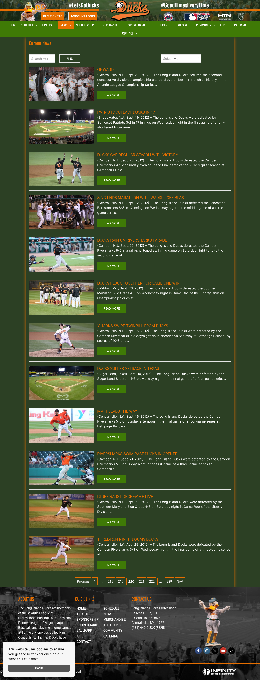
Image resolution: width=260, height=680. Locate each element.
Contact (127, 33)
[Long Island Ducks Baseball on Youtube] (223, 650)
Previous (83, 581)
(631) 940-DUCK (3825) (148, 627)
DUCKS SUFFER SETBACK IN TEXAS (128, 368)
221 (141, 581)
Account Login (83, 16)
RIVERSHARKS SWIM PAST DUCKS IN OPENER (137, 453)
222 (152, 581)
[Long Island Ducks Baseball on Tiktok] (231, 650)
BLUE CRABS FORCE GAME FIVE (125, 496)
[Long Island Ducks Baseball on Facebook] (198, 650)
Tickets (47, 25)
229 (169, 581)
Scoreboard (136, 25)
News (64, 25)
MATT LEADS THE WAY (117, 411)
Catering (240, 25)
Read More (112, 95)
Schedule (27, 25)
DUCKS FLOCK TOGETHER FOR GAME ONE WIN (138, 283)
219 (121, 581)
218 (110, 581)
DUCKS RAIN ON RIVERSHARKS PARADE (132, 240)
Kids (223, 25)
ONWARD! (106, 69)
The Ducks (160, 25)
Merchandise (111, 25)
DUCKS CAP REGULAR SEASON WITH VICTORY (137, 155)
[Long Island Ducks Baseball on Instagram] (206, 650)
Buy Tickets (52, 16)
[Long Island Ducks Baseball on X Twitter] (214, 650)
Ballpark (182, 25)
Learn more (30, 659)
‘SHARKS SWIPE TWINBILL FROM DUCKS (132, 325)
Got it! (39, 668)
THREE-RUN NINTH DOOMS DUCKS (127, 539)
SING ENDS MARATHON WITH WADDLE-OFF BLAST (141, 197)
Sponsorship (85, 25)
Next (180, 581)
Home (13, 25)
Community (203, 25)
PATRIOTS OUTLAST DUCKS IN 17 (126, 112)
